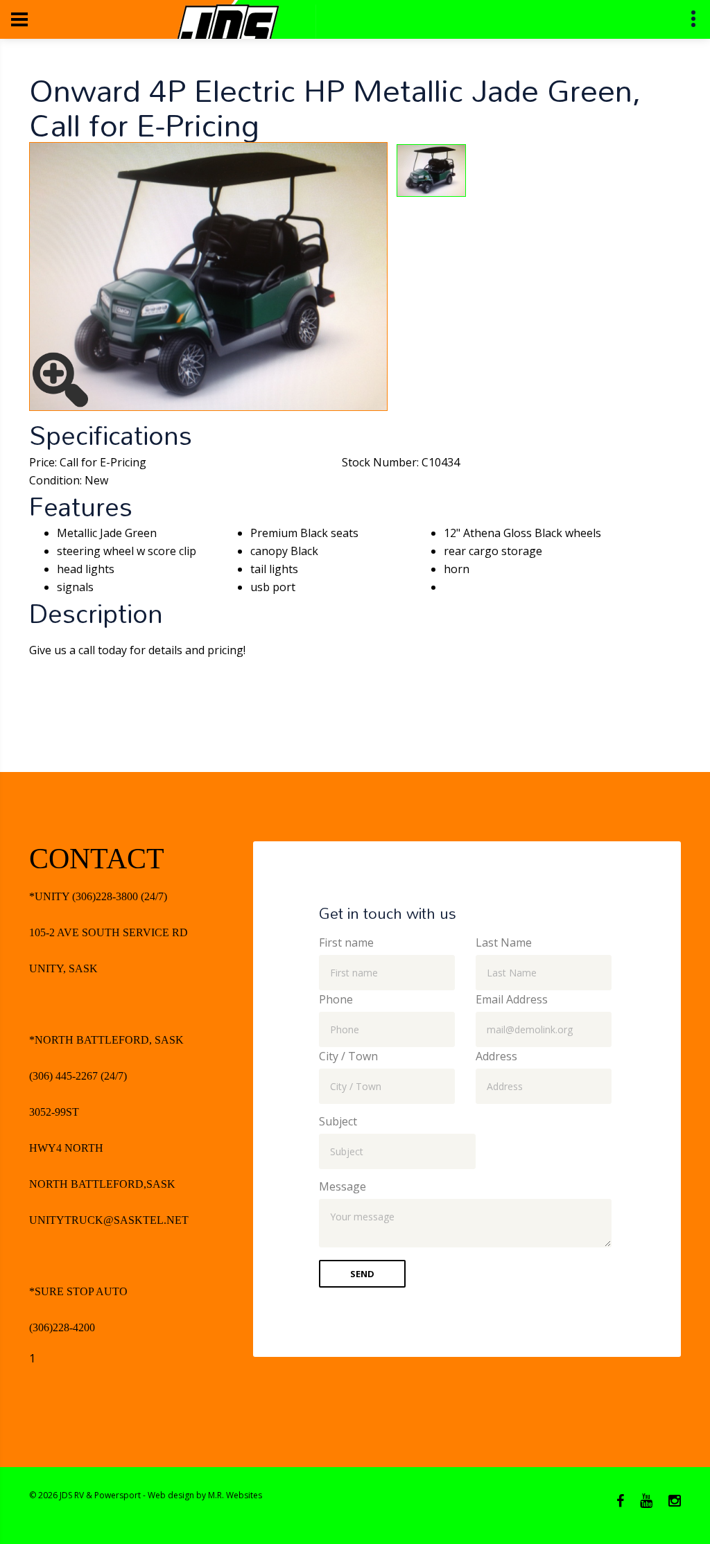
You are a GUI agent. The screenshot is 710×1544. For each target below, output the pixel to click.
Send (362, 1273)
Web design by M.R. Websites (205, 1495)
